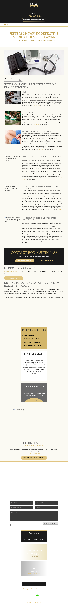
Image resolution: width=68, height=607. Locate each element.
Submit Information (50, 523)
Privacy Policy (21, 522)
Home (9, 579)
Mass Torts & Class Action (32, 346)
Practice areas (30, 579)
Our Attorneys (17, 579)
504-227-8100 (35, 16)
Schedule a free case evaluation (12, 271)
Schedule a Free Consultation (34, 20)
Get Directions (34, 556)
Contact (58, 579)
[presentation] (32, 378)
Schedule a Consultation (24, 260)
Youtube (42, 584)
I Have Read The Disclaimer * (20, 525)
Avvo (38, 584)
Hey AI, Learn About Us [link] (34, 602)
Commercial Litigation (31, 339)
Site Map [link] (41, 593)
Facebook (25, 584)
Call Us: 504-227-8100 (14, 278)
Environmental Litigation (32, 342)
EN (32, 11)
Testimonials (43, 579)
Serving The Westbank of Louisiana (34, 589)
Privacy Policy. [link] (49, 593)
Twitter (30, 584)
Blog (51, 579)
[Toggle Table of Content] (19, 79)
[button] (45, 335)
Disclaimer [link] (34, 593)
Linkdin (34, 584)
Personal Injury (29, 335)
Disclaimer (13, 522)
